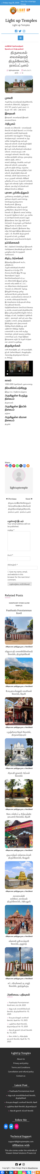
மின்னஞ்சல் (13, 564)
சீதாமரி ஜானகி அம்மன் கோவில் (19, 774)
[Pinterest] (13, 465)
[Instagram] (6, 465)
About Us (21, 1059)
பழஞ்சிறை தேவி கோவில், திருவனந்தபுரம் (19, 733)
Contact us (20, 1076)
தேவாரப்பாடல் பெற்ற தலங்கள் (14, 49)
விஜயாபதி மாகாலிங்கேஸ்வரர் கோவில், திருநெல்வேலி (19, 653)
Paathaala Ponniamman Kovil (19, 612)
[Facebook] (24, 465)
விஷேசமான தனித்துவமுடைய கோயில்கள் (19, 647)
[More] (28, 465)
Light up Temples (21, 20)
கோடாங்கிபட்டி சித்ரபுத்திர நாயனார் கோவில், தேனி (18, 815)
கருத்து (11, 530)
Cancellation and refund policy (21, 1071)
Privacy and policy (20, 1063)
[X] (20, 465)
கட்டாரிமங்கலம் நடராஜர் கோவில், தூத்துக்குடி (19, 984)
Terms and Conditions (21, 1067)
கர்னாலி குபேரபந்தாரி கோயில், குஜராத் (19, 942)
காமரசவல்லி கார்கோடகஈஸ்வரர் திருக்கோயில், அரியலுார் (19, 898)
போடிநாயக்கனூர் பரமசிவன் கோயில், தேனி (19, 692)
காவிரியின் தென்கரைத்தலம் (14, 46)
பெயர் (10, 555)
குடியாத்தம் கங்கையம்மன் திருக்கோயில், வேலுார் (18, 856)
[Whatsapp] (17, 465)
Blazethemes (33, 1168)
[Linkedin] (10, 465)
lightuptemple (14, 70)
